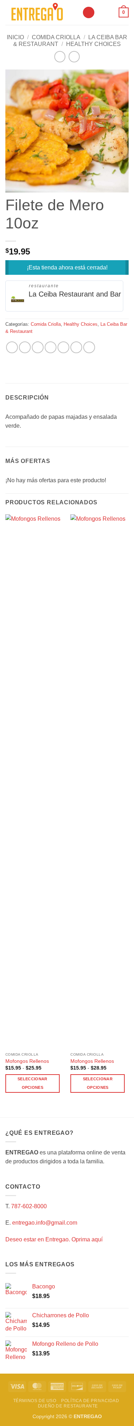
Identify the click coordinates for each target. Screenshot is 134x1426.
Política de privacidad (90, 1400)
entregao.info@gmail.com (44, 1223)
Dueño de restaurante (68, 1406)
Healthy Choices (93, 44)
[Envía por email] (50, 347)
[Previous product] (74, 56)
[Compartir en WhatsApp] (12, 347)
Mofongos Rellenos (27, 1061)
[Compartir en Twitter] (38, 347)
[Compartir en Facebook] (25, 347)
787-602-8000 (29, 1206)
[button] (88, 13)
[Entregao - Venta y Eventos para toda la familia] (41, 12)
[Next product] (59, 56)
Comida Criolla (56, 37)
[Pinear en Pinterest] (63, 347)
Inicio (15, 37)
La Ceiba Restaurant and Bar (75, 294)
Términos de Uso (34, 1400)
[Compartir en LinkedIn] (76, 347)
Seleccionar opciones (33, 1083)
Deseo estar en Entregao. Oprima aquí (54, 1239)
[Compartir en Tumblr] (89, 347)
